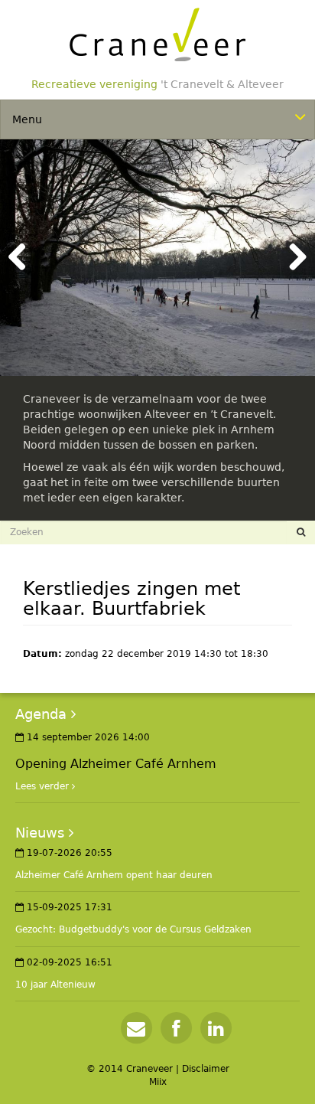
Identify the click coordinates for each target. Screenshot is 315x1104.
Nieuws (39, 833)
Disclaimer (205, 1068)
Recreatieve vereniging (157, 84)
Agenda (41, 714)
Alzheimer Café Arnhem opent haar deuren (114, 875)
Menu (27, 119)
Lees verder (42, 786)
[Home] (157, 34)
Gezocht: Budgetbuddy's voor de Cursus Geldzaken (133, 929)
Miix (158, 1081)
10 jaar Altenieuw (55, 984)
